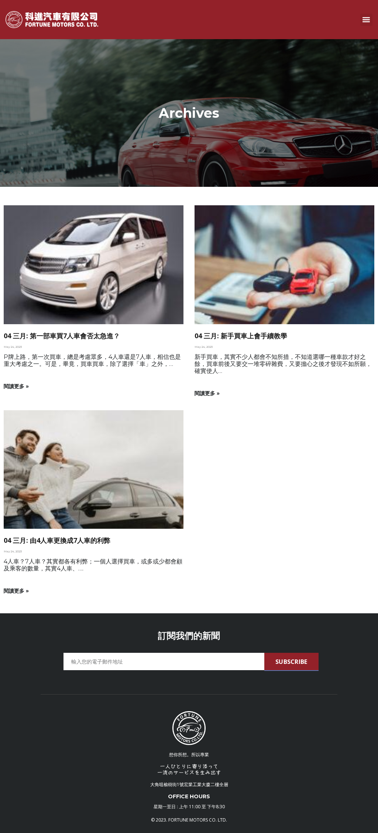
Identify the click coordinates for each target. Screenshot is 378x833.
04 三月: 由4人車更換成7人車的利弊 (57, 540)
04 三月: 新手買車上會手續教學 (241, 335)
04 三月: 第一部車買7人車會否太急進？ (62, 335)
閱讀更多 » (16, 386)
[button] (366, 20)
